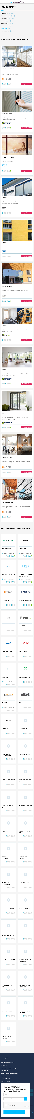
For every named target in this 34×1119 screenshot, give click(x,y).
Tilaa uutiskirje (5, 1070)
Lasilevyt (6, 21)
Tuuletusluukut (6, 31)
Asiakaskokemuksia (6, 1078)
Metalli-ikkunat (7, 23)
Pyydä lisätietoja (28, 84)
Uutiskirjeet (4, 1076)
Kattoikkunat (7, 18)
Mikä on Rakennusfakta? (7, 1062)
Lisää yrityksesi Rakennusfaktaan (10, 1073)
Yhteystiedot (4, 1065)
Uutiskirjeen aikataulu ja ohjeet (9, 1068)
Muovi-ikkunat (6, 26)
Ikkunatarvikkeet (8, 16)
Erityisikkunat (7, 13)
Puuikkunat (5, 28)
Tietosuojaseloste (5, 1081)
